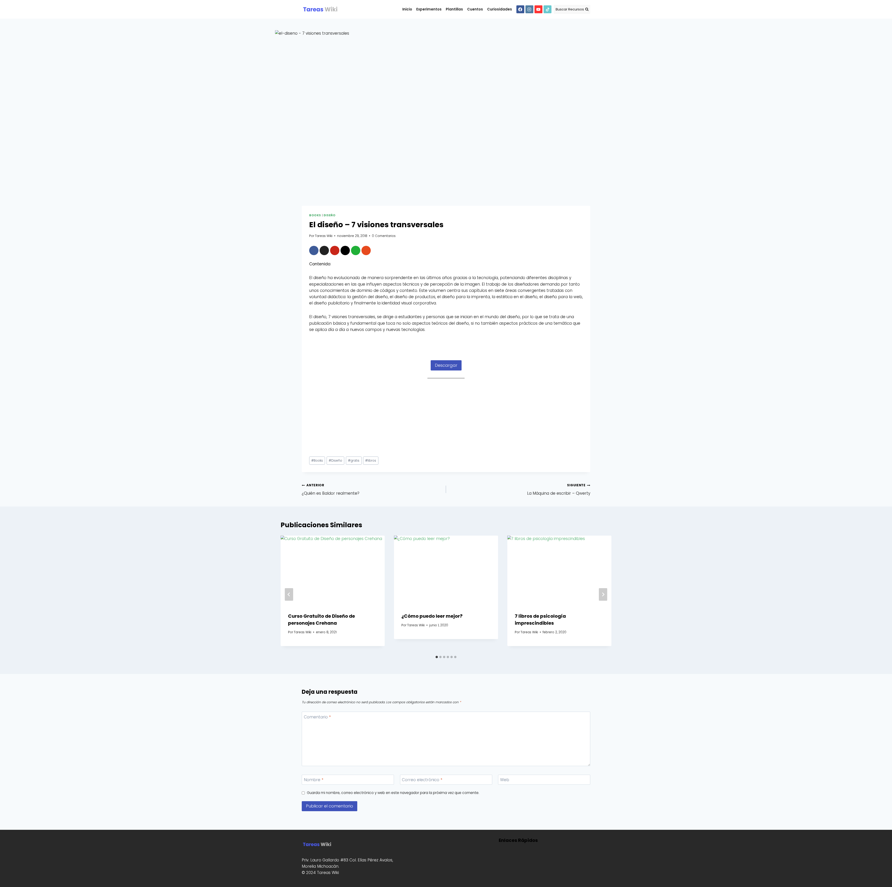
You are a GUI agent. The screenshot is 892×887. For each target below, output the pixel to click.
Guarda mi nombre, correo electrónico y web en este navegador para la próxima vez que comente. (393, 792)
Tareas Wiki (323, 236)
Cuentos (475, 9)
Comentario (317, 717)
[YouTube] (538, 9)
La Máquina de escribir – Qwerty (558, 489)
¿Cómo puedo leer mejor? (431, 616)
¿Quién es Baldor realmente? (330, 489)
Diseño (330, 215)
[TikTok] (547, 9)
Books (315, 215)
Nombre (313, 780)
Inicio (407, 9)
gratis (353, 460)
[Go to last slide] (289, 594)
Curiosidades (499, 9)
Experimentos (429, 9)
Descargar (446, 365)
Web (504, 780)
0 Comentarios (384, 236)
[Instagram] (529, 9)
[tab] (437, 657)
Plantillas (454, 9)
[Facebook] (520, 9)
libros (370, 460)
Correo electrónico (422, 780)
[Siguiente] (603, 594)
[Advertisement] (446, 418)
